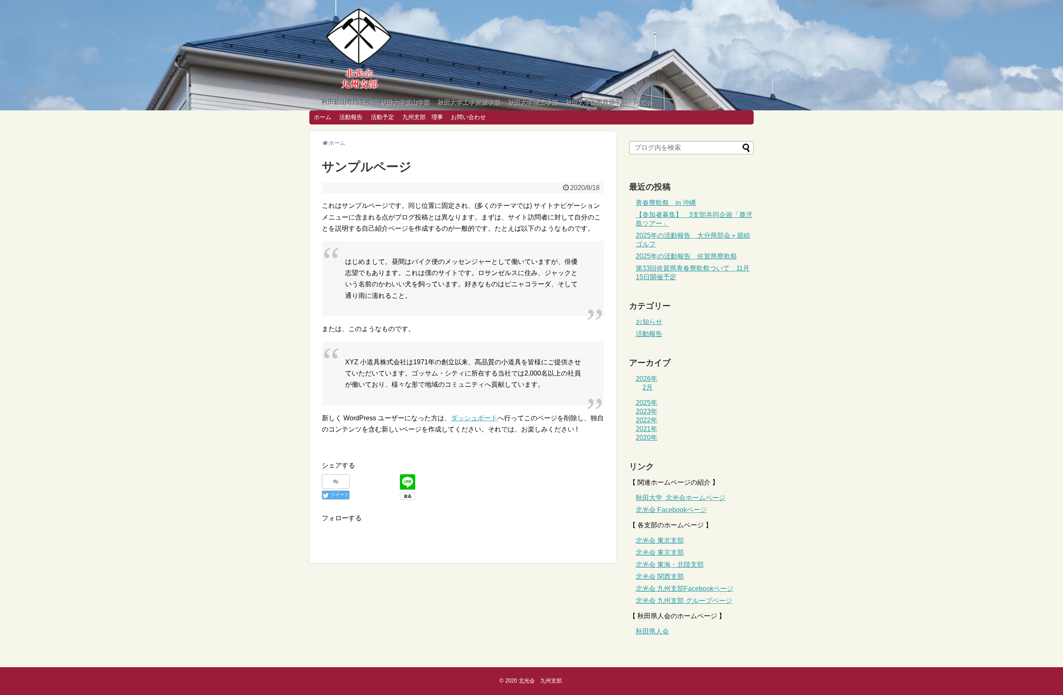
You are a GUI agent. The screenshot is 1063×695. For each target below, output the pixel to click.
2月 (647, 387)
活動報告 (350, 117)
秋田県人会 (652, 631)
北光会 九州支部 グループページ (684, 600)
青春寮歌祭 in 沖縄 (666, 202)
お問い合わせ (468, 117)
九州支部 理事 (422, 117)
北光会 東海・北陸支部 (670, 564)
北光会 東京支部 (660, 552)
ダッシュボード (474, 418)
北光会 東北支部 (660, 540)
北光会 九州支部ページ (684, 588)
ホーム (322, 117)
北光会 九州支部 (540, 681)
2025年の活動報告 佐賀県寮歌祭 (686, 256)
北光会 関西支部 (660, 576)
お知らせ (649, 321)
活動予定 (382, 117)
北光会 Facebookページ (671, 509)
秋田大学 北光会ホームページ (680, 497)
